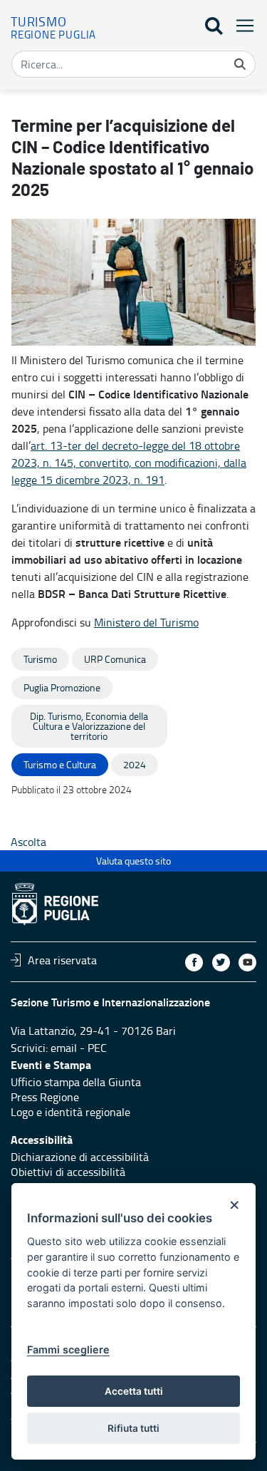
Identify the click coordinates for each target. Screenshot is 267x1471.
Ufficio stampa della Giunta (76, 1082)
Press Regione (45, 1097)
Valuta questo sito (133, 860)
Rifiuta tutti (133, 1428)
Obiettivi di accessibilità (68, 1172)
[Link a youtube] (247, 962)
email (64, 1047)
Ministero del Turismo (146, 622)
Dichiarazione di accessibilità (80, 1157)
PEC (97, 1047)
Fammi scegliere (68, 1349)
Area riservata (62, 960)
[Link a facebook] (194, 962)
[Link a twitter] (221, 962)
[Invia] (240, 64)
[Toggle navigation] (241, 25)
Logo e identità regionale (70, 1112)
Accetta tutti (134, 1391)
